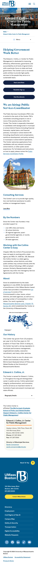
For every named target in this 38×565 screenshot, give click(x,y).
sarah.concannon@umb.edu (16, 447)
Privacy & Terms (8, 561)
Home (5, 32)
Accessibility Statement (22, 557)
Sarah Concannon (12, 444)
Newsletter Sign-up (19, 90)
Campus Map (10, 519)
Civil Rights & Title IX (12, 515)
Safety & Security (11, 523)
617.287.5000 (10, 491)
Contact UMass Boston (19, 497)
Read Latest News (19, 82)
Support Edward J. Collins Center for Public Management (17, 414)
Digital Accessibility (12, 531)
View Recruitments (19, 97)
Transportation (10, 527)
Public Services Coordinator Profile (17, 152)
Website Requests (11, 535)
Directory (8, 507)
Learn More (6, 208)
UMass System (8, 557)
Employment (9, 511)
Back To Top (24, 463)
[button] (19, 395)
